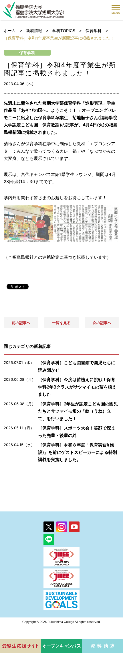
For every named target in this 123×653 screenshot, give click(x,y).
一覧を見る (61, 322)
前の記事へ (21, 322)
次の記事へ (102, 322)
